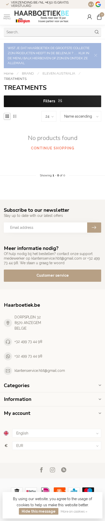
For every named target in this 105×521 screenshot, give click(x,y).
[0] (99, 17)
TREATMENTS (15, 79)
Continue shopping (52, 148)
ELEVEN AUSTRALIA (59, 73)
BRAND (28, 73)
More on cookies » (74, 511)
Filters (49, 101)
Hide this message (39, 511)
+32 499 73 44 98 (28, 342)
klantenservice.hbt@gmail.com (40, 371)
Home (8, 73)
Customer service (52, 275)
